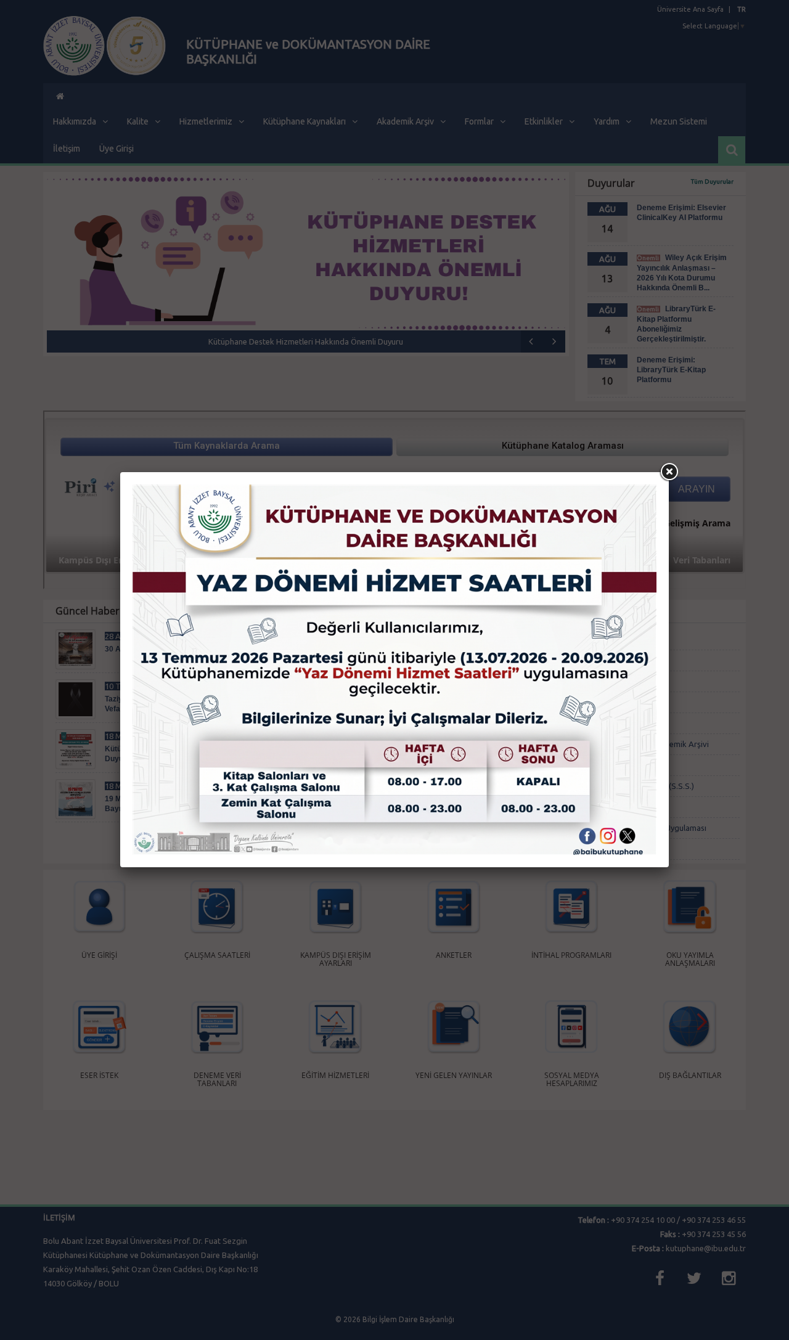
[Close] (669, 472)
